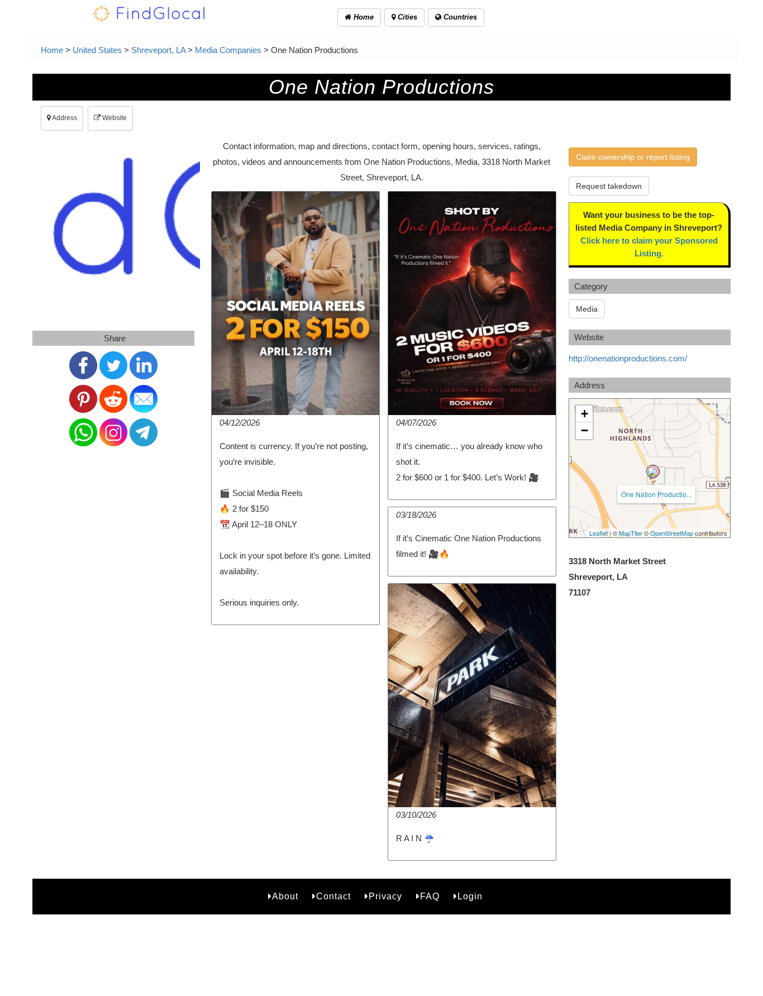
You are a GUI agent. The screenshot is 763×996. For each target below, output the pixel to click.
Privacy (385, 896)
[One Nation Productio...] (653, 471)
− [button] (584, 430)
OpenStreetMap (671, 532)
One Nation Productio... (656, 494)
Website (114, 118)
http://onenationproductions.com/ (628, 358)
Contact (333, 896)
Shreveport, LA (158, 50)
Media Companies (228, 50)
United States (97, 50)
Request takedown (609, 186)
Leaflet (598, 532)
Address (64, 118)
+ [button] (584, 414)
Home (362, 17)
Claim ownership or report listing (633, 157)
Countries (459, 17)
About (285, 896)
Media (587, 308)
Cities (406, 17)
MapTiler (630, 532)
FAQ (430, 896)
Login (470, 896)
